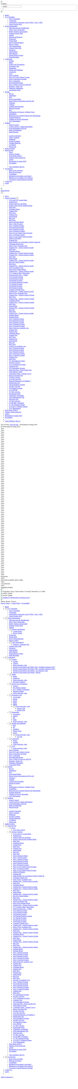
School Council (14, 125)
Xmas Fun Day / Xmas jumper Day (24, 1004)
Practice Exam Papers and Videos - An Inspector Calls (30, 671)
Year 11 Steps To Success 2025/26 (20, 84)
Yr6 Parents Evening (19, 920)
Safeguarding (13, 52)
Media (15, 704)
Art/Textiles (17, 697)
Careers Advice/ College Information (20, 126)
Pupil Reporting (14, 57)
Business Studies (18, 691)
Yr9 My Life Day (18, 1011)
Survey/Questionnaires (16, 42)
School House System (16, 55)
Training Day (17, 836)
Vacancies (12, 50)
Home (7, 15)
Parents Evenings (14, 108)
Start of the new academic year (23, 962)
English (11, 61)
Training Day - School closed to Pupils (25, 947)
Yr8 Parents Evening (19, 914)
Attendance (12, 95)
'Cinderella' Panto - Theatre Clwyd (24, 1007)
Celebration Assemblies (20, 1029)
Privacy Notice (13, 44)
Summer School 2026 (16, 33)
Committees (13, 174)
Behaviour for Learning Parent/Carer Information (24, 116)
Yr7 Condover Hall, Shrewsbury (23, 907)
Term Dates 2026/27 (15, 156)
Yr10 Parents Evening (20, 912)
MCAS (11, 94)
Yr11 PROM (17, 1024)
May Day (16, 852)
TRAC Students (14, 137)
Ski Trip (19, 737)
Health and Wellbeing (16, 70)
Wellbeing (12, 139)
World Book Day (18, 1016)
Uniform (11, 105)
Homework (12, 147)
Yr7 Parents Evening (19, 918)
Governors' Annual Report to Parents (21, 179)
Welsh (15, 741)
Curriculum (12, 21)
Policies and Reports (15, 37)
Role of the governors (16, 170)
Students (7, 123)
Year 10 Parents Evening (21, 865)
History (15, 716)
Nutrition (16, 729)
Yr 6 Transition (10, 17)
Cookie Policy (15, 603)
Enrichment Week (18, 1027)
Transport (12, 103)
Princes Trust (17, 731)
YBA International (15, 46)
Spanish (15, 742)
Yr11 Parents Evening (20, 910)
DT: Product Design (19, 688)
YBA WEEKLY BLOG (16, 167)
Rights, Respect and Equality (18, 31)
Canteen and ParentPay (16, 106)
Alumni (11, 35)
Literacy (15, 663)
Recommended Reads (16, 83)
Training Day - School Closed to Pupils (25, 929)
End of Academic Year (20, 901)
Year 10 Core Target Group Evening (24, 867)
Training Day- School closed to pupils (25, 887)
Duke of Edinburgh (15, 130)
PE (14, 727)
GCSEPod (12, 145)
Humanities (12, 68)
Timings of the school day (17, 158)
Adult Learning (10, 148)
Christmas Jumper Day (20, 878)
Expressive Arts (14, 66)
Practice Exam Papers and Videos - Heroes (26, 672)
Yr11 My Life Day (19, 1013)
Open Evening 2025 (15, 24)
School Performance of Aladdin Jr (24, 1015)
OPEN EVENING (19, 872)
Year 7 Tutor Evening (20, 857)
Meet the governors (15, 172)
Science (15, 686)
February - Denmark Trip (21, 644)
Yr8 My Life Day (18, 996)
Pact (10, 110)
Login (7, 183)
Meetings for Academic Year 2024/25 (21, 178)
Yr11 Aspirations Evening (21, 998)
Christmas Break (18, 843)
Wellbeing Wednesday (16, 88)
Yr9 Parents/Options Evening (22, 916)
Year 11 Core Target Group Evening (24, 870)
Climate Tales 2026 (15, 48)
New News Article (19, 830)
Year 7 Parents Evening (20, 859)
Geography (16, 714)
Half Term (16, 841)
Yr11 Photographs (19, 1042)
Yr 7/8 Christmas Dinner (21, 1038)
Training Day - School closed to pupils (25, 881)
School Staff (13, 41)
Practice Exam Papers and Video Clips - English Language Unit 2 (34, 669)
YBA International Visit (20, 1031)
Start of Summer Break (20, 856)
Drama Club (21, 708)
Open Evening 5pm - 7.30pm (22, 909)
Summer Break (18, 949)
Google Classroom (15, 136)
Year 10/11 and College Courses (19, 77)
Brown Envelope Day (20, 1009)
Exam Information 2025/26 (17, 128)
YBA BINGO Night (19, 1005)
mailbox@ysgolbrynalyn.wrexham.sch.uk (16, 597)
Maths (11, 63)
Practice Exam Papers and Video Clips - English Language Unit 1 (34, 667)
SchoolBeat (12, 114)
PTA (10, 97)
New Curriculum (14, 81)
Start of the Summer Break (21, 903)
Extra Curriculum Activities (18, 79)
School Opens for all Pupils (22, 837)
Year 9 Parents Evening (20, 863)
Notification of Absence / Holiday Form (21, 112)
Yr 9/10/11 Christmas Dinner (22, 1040)
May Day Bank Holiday (21, 896)
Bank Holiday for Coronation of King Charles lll (28, 876)
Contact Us (8, 181)
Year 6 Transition (14, 19)
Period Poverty (13, 132)
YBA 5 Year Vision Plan (17, 30)
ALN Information (14, 121)
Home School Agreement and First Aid (21, 101)
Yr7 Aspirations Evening (21, 995)
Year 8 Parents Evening (20, 861)
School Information (11, 26)
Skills (15, 720)
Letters (11, 159)
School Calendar (14, 154)
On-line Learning (14, 141)
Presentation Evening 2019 (17, 161)
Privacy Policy (5, 603)
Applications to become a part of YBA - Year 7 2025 (26, 22)
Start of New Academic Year (22, 879)
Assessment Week (15, 90)
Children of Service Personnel (18, 119)
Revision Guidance (19, 682)
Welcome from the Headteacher (19, 28)
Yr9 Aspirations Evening (21, 1002)
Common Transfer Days (20, 923)
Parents (7, 92)
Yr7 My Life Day (18, 1026)
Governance (9, 169)
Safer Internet (13, 53)
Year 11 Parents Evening (21, 868)
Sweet (15, 733)
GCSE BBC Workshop (20, 1037)
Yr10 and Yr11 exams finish (22, 834)
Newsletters (12, 163)
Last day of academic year (21, 980)
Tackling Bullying (15, 117)
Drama (15, 699)
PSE (14, 725)
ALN (10, 74)
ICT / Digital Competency (21, 689)
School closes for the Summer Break (24, 839)
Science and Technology (17, 64)
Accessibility (25, 603)
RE (14, 718)
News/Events (9, 150)
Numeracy (16, 678)
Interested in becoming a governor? (20, 176)
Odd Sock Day (18, 1033)
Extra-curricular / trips (20, 665)
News (11, 152)
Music (15, 703)
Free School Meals (15, 99)
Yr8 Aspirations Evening (21, 1018)
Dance (15, 701)
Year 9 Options (14, 75)
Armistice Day (17, 1000)
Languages (12, 72)
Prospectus (12, 39)
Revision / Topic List (15, 86)
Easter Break (17, 850)
